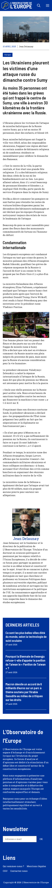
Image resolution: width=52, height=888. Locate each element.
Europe (7, 54)
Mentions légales (36, 866)
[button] (38, 5)
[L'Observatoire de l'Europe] (17, 5)
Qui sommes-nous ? (13, 866)
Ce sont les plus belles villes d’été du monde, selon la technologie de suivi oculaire (26, 636)
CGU (5, 870)
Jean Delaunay (26, 46)
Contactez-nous (18, 870)
